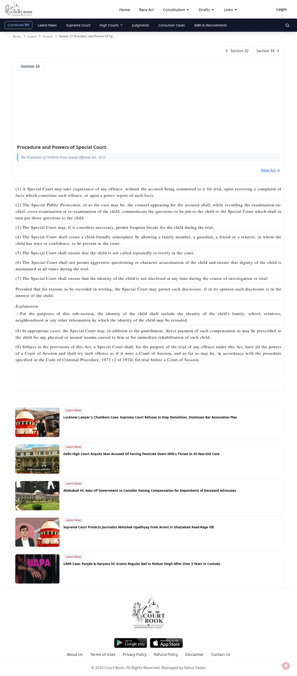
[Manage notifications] (286, 666)
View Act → (270, 170)
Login (281, 9)
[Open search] (287, 25)
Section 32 (239, 50)
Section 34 (265, 50)
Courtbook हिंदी (18, 25)
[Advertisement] (148, 105)
